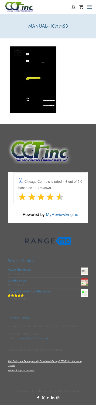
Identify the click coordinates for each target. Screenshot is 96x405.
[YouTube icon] (48, 398)
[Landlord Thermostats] (19, 7)
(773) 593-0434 (30, 334)
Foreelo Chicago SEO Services (21, 370)
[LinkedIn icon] (53, 398)
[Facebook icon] (38, 398)
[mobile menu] (90, 7)
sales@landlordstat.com (34, 338)
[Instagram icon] (58, 398)
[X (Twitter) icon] (43, 398)
